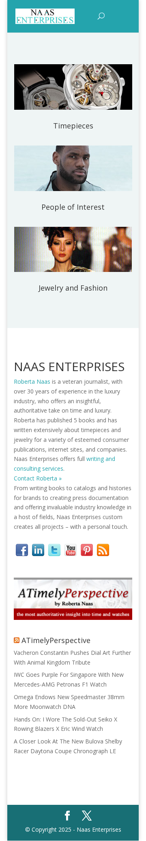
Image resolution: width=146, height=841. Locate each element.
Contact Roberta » (38, 478)
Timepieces (73, 125)
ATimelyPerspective (55, 640)
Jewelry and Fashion (73, 288)
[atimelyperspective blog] (73, 618)
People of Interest (73, 207)
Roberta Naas (32, 381)
